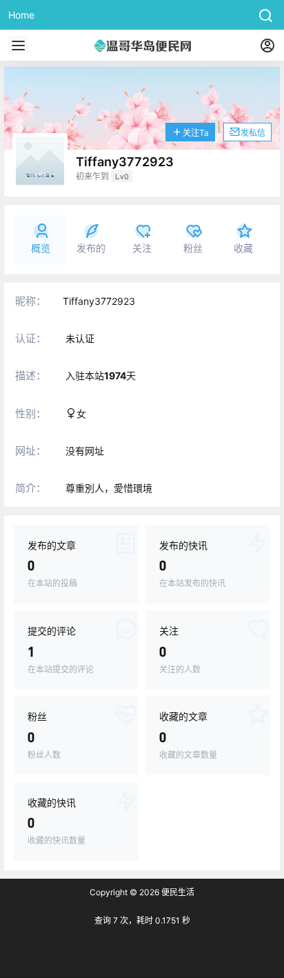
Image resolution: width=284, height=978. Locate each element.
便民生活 (176, 892)
